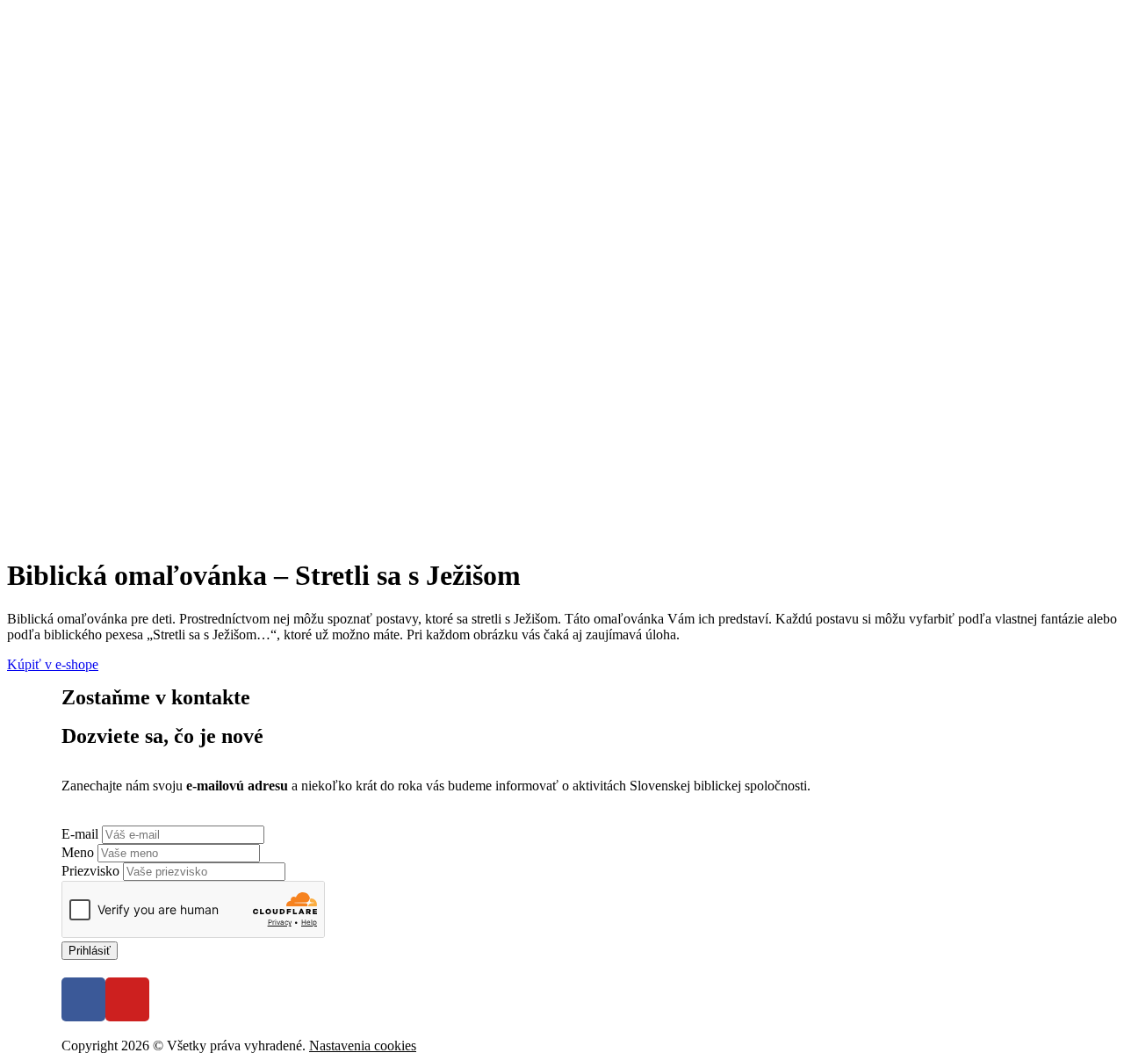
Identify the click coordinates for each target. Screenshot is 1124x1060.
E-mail (81, 833)
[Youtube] (127, 999)
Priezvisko (92, 870)
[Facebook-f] (83, 999)
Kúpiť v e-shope (52, 664)
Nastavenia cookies (362, 1045)
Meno (79, 852)
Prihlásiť (89, 950)
